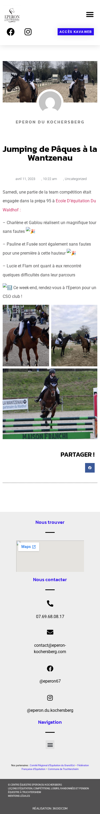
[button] (90, 14)
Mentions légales (19, 796)
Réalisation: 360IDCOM (50, 808)
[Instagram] (28, 32)
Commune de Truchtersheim (63, 769)
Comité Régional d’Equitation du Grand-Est (52, 765)
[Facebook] (11, 32)
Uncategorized (76, 179)
